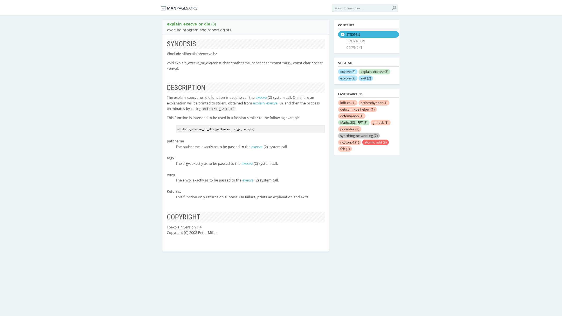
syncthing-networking (359, 135)
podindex (349, 129)
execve (261, 97)
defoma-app (351, 116)
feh (345, 149)
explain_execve (265, 103)
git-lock (380, 122)
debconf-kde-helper (357, 109)
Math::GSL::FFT (353, 122)
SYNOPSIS (353, 35)
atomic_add (375, 142)
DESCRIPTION (355, 41)
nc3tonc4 (349, 142)
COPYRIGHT (354, 48)
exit (366, 78)
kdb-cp (347, 103)
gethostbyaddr (374, 103)
